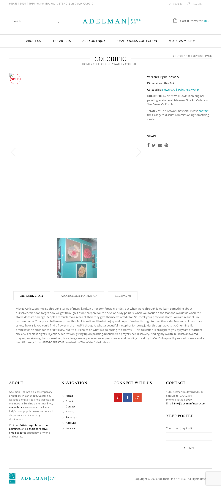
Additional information (79, 296)
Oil (175, 90)
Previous (13, 152)
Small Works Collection (137, 41)
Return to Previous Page (193, 55)
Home (86, 64)
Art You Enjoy (93, 41)
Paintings (184, 90)
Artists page (26, 425)
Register (197, 4)
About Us (33, 41)
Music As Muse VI (182, 41)
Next (138, 152)
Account (71, 423)
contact (203, 111)
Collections (102, 64)
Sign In (177, 4)
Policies (70, 428)
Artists (70, 412)
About (69, 401)
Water (118, 64)
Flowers (167, 90)
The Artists (62, 41)
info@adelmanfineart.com (189, 403)
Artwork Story (31, 296)
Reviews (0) (123, 296)
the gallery (15, 407)
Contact (70, 406)
